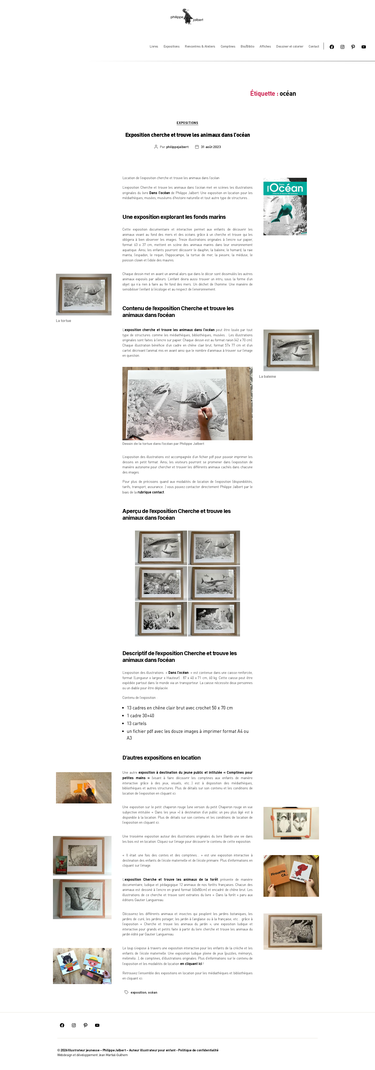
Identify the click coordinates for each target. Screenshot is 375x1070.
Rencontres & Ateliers (200, 46)
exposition (138, 992)
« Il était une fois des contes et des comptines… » (162, 855)
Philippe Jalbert (187, 193)
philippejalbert (177, 147)
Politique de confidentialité (198, 1050)
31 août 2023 (211, 147)
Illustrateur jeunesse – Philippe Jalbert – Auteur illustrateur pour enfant (122, 1050)
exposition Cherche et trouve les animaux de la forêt (171, 879)
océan (152, 992)
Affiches (265, 46)
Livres (154, 46)
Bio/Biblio (247, 46)
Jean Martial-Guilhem (113, 1055)
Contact (314, 46)
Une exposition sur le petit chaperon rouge (154, 807)
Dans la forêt (226, 895)
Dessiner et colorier (289, 46)
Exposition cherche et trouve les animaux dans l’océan (187, 134)
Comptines (228, 46)
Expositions (172, 46)
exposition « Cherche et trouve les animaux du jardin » (167, 924)
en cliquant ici (166, 793)
